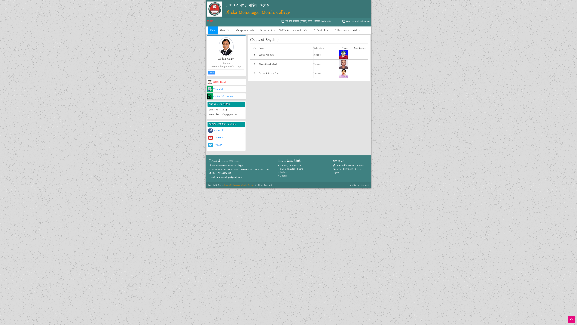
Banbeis (283, 172)
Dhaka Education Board (291, 169)
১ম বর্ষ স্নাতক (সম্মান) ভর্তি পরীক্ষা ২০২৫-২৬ (291, 21)
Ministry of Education (290, 165)
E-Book (283, 176)
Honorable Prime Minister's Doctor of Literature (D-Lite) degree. (348, 169)
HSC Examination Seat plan (344, 21)
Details (211, 72)
